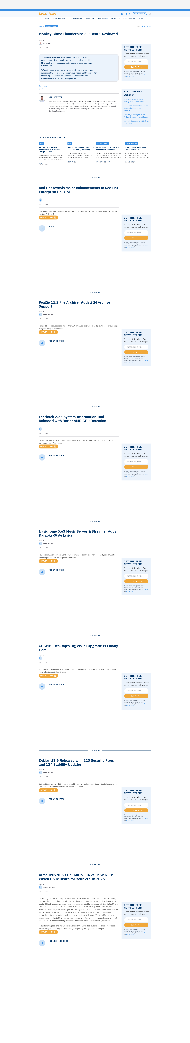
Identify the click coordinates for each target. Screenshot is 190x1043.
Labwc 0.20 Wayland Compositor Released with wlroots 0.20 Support (136, 108)
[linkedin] (126, 14)
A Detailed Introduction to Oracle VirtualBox (136, 148)
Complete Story (46, 217)
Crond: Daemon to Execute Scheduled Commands (107, 148)
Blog (141, 19)
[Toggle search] (150, 14)
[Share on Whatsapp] (150, 26)
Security (102, 19)
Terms (146, 75)
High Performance (117, 19)
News (47, 19)
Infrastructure (75, 19)
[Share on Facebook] (142, 26)
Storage (131, 19)
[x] (129, 14)
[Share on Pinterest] (147, 26)
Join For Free (136, 67)
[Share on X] (144, 26)
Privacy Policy (130, 76)
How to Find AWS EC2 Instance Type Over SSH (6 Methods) (80, 148)
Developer (90, 19)
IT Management (59, 19)
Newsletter (141, 13)
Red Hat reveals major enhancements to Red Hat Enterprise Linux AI (49, 149)
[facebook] (122, 14)
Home (40, 26)
